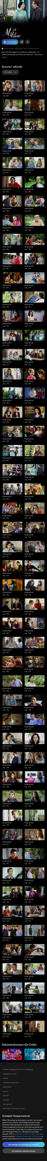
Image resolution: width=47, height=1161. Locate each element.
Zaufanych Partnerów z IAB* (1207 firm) (28, 1134)
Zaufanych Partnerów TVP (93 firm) (28, 1136)
